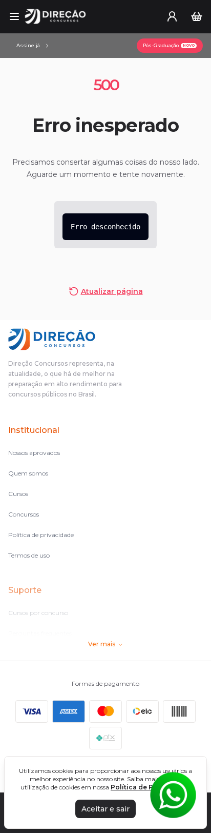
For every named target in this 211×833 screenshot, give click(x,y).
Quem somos (28, 473)
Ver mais (101, 644)
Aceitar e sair (105, 809)
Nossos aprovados (34, 453)
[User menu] (172, 16)
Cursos (18, 494)
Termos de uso (29, 555)
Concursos (23, 514)
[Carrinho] (196, 16)
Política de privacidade (41, 535)
